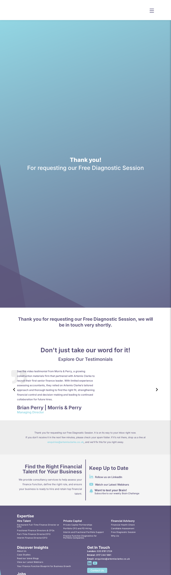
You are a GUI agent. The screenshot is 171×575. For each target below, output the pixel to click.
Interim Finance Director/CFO (32, 538)
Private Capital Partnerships (77, 525)
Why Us (115, 536)
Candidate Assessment (122, 528)
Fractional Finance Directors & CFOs (35, 530)
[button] (152, 10)
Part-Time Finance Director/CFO (33, 534)
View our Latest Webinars (30, 562)
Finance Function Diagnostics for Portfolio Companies (80, 537)
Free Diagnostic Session (123, 532)
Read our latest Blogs (28, 558)
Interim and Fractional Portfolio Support (83, 532)
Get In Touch (98, 547)
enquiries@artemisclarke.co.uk (65, 442)
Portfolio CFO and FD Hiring (77, 528)
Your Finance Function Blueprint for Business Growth (44, 566)
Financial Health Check (123, 525)
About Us (21, 551)
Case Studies (23, 554)
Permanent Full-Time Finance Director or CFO (38, 526)
